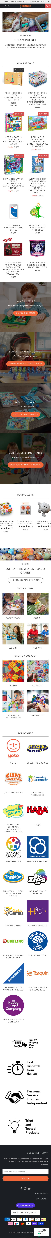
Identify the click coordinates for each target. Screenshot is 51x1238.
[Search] (42, 6)
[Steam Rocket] (25, 6)
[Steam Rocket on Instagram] (25, 1188)
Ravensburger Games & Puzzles (13, 976)
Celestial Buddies (38, 751)
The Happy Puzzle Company (13, 1008)
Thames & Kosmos (38, 849)
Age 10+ (38, 636)
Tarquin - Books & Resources (38, 976)
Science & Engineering (13, 704)
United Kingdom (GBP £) (24, 1213)
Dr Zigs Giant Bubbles (38, 880)
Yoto (13, 751)
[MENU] (1, 6)
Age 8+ (13, 636)
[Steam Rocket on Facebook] (21, 1188)
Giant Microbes (13, 781)
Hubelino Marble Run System (13, 944)
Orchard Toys (38, 943)
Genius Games (13, 913)
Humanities (38, 703)
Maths (13, 673)
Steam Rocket (20, 1233)
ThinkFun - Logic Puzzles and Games (13, 881)
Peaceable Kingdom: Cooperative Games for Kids (13, 816)
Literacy (38, 673)
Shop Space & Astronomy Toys (25, 580)
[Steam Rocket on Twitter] (29, 1188)
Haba (38, 813)
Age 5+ (38, 606)
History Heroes (38, 913)
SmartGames (13, 849)
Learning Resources (38, 782)
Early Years (13, 606)
